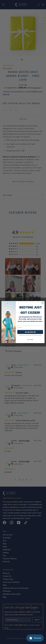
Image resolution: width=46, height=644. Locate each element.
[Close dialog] (43, 303)
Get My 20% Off (30, 332)
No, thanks (30, 339)
